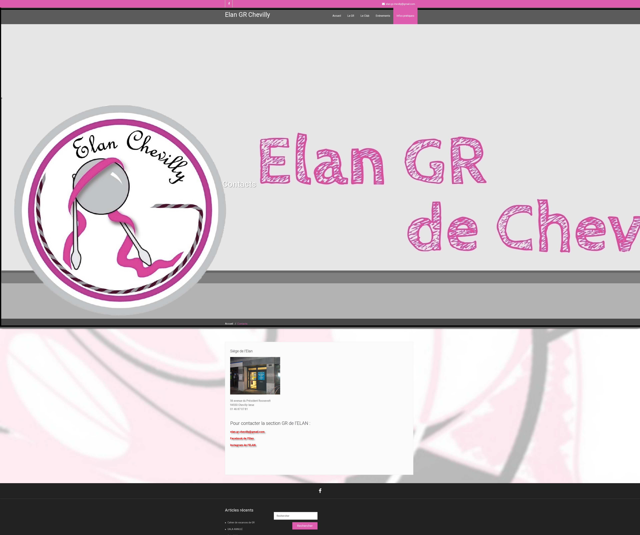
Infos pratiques (405, 15)
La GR (350, 15)
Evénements (383, 15)
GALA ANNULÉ (235, 529)
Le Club (364, 15)
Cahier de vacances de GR (241, 522)
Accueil (336, 15)
